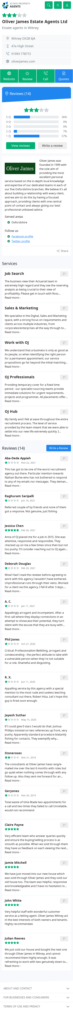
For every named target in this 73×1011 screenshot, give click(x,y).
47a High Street (22, 46)
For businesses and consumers (26, 997)
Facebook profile (22, 236)
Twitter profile (21, 241)
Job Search (14, 273)
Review (27, 79)
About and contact (17, 988)
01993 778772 (21, 54)
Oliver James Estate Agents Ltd (34, 21)
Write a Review (58, 448)
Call (45, 79)
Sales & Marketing (21, 308)
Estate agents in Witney (20, 27)
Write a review (52, 146)
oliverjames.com (23, 61)
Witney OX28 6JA (23, 38)
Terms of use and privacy (21, 1006)
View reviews (20, 146)
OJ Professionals (19, 377)
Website (9, 79)
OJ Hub (11, 411)
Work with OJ (17, 342)
